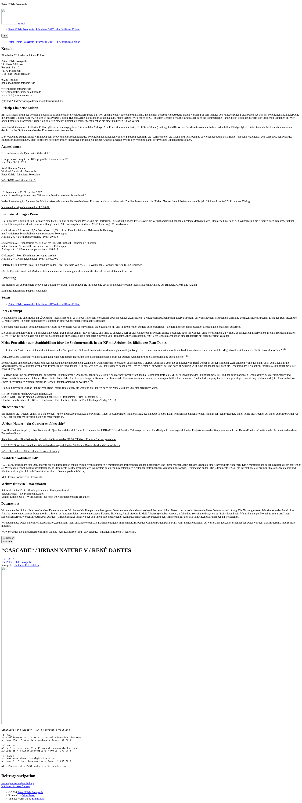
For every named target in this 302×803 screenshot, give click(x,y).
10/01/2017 (7, 558)
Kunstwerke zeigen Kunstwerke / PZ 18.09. (25, 207)
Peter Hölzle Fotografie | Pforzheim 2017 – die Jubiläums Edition (44, 29)
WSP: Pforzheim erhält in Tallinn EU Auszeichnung (30, 451)
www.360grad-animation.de (16, 95)
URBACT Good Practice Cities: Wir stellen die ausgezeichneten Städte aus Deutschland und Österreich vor (60, 445)
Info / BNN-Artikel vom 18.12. (18, 180)
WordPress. (28, 795)
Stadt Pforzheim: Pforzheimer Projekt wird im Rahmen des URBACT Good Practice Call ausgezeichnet (58, 439)
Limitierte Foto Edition (26, 565)
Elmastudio (38, 798)
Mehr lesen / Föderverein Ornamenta (21, 477)
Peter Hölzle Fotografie (19, 562)
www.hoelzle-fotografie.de (16, 88)
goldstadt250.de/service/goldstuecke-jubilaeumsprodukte (32, 101)
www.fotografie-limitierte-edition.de (21, 91)
